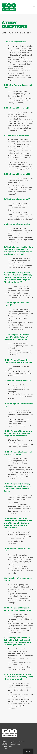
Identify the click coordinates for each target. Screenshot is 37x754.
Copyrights (6, 748)
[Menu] (33, 7)
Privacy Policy (7, 746)
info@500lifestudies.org (11, 744)
